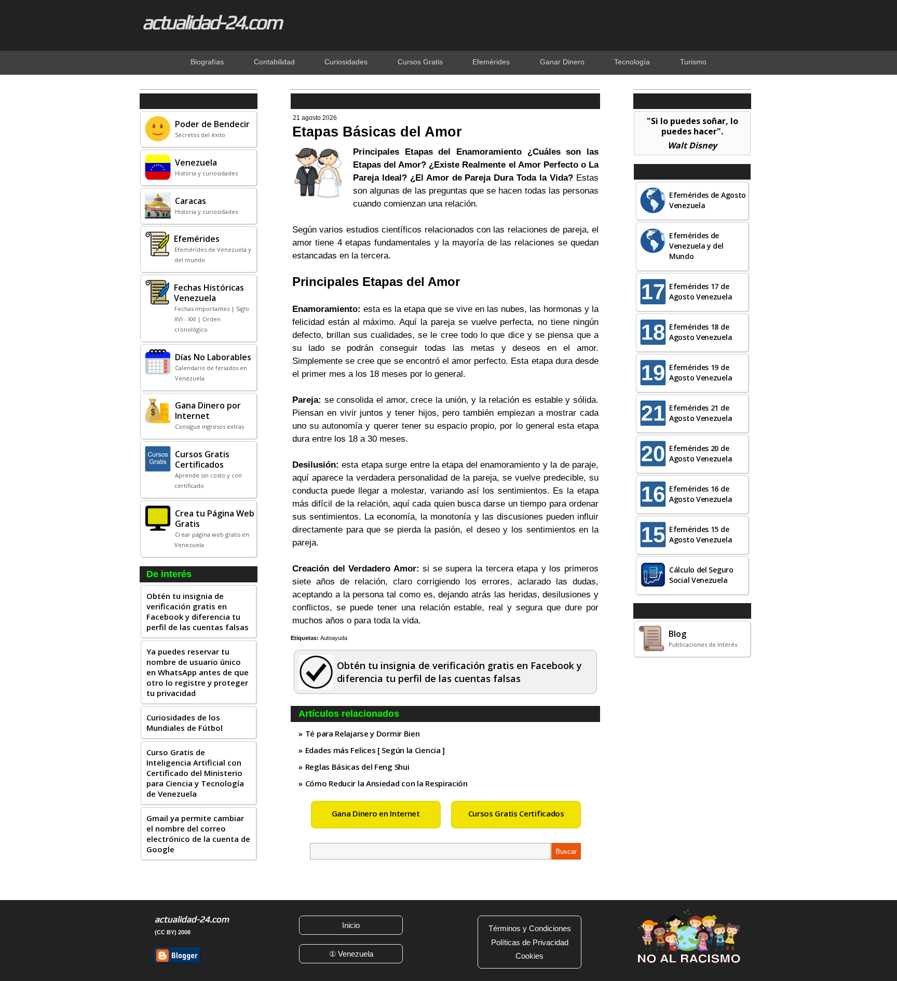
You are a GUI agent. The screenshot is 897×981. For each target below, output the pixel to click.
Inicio (351, 925)
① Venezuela (351, 953)
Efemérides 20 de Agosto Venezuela (700, 453)
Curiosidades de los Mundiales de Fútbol (184, 722)
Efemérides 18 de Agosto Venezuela (700, 332)
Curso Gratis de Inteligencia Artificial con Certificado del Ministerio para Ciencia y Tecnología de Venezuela (195, 773)
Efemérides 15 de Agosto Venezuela (700, 534)
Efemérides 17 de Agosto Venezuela (700, 291)
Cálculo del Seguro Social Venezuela (701, 575)
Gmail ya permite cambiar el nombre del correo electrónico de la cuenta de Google (198, 833)
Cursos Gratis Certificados (516, 813)
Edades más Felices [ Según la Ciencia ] (375, 750)
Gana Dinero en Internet (376, 813)
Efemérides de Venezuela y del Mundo (696, 245)
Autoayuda (333, 638)
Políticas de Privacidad (529, 942)
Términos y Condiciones (529, 928)
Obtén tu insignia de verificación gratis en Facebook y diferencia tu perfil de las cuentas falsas (197, 611)
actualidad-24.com (211, 21)
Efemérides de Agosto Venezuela (707, 200)
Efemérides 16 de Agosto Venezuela (700, 494)
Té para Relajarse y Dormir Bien (362, 733)
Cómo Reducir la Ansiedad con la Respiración (386, 783)
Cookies (529, 955)
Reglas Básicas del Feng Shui (357, 766)
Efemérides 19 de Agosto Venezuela (700, 372)
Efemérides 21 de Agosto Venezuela (700, 413)
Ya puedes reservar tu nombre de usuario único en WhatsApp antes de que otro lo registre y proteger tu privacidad (197, 672)
